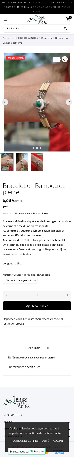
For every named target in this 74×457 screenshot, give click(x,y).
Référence (15, 357)
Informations (12, 414)
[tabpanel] (37, 102)
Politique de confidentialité (30, 440)
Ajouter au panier (37, 305)
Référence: (9, 213)
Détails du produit (36, 347)
